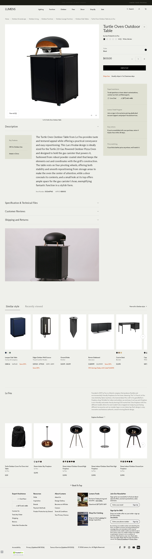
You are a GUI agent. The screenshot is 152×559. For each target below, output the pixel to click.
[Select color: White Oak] (121, 353)
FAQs (35, 497)
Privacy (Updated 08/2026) (35, 547)
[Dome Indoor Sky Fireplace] (47, 436)
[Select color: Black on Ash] (117, 353)
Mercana (91, 360)
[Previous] (54, 2)
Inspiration (37, 501)
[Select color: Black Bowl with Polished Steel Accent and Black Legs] (67, 461)
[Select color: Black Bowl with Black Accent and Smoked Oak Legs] (70, 461)
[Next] (98, 2)
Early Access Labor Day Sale (76, 2)
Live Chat (113, 98)
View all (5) (13, 113)
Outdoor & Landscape (19, 19)
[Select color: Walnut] (119, 353)
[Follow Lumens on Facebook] (119, 547)
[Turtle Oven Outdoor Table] (52, 71)
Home (7, 19)
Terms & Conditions (61, 511)
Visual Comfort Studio (40, 360)
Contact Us (15, 511)
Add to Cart (124, 68)
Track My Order (17, 514)
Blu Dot (118, 360)
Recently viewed (34, 306)
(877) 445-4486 (128, 98)
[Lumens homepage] (10, 9)
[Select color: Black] (145, 353)
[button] (110, 39)
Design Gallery (60, 501)
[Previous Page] (92, 115)
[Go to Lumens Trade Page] (83, 499)
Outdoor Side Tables (82, 19)
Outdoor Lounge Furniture (64, 19)
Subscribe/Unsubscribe (19, 525)
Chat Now (23, 499)
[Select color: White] (8, 353)
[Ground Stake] (73, 327)
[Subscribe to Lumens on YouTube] (133, 547)
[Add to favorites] (144, 27)
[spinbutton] (138, 59)
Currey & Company (11, 360)
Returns (14, 522)
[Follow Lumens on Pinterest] (124, 547)
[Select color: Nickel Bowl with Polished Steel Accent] (34, 461)
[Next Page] (96, 115)
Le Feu (117, 36)
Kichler (63, 360)
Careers (57, 508)
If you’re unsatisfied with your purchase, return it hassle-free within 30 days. (123, 131)
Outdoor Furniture (47, 19)
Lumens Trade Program (138, 2)
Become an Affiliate (61, 504)
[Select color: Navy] (6, 353)
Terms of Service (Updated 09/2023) (62, 547)
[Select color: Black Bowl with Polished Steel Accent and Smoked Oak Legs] (63, 461)
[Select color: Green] (10, 353)
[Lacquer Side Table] (18, 327)
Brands (35, 504)
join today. (99, 500)
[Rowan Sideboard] (101, 327)
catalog (101, 518)
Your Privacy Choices (62, 515)
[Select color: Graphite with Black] (147, 353)
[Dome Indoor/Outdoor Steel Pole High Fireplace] (105, 436)
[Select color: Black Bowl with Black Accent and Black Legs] (74, 461)
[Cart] (146, 9)
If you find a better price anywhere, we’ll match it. (123, 147)
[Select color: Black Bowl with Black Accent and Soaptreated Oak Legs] (72, 461)
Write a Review (127, 39)
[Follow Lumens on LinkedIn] (138, 547)
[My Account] (139, 9)
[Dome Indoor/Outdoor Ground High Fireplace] (76, 436)
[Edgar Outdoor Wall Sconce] (46, 327)
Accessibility (16, 547)
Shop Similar (19, 347)
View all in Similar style (137, 306)
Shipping (15, 518)
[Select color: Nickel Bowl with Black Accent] (37, 461)
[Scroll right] (143, 337)
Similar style (12, 306)
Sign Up (135, 505)
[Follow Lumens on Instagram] (129, 547)
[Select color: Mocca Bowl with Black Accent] (41, 461)
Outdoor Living (34, 19)
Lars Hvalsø (109, 36)
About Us (58, 497)
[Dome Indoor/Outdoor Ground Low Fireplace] (133, 436)
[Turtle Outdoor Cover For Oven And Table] (18, 436)
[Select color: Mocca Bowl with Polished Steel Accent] (39, 461)
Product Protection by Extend (43, 511)
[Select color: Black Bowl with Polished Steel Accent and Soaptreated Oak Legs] (65, 461)
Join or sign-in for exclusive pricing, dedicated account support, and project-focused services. (122, 114)
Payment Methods (39, 508)
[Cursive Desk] (129, 327)
